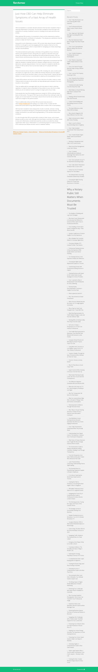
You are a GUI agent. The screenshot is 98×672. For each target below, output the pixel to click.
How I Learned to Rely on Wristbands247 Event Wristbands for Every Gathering (75, 281)
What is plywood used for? (75, 293)
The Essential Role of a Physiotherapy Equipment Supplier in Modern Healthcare (75, 470)
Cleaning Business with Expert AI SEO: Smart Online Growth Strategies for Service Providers (75, 275)
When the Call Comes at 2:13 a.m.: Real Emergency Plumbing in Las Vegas (75, 388)
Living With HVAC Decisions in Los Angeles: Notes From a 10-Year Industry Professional (75, 348)
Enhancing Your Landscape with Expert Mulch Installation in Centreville (75, 590)
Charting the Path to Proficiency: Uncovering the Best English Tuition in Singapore (75, 483)
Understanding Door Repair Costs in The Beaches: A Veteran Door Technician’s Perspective (75, 435)
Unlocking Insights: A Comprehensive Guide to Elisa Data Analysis (74, 645)
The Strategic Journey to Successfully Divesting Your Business (74, 510)
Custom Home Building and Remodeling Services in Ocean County (75, 103)
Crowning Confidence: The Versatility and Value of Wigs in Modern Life (74, 548)
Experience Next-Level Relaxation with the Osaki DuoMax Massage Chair (76, 605)
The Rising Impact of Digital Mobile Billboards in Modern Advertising (74, 583)
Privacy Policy (79, 3)
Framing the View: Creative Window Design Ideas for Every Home (75, 660)
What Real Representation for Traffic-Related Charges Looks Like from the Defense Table (76, 314)
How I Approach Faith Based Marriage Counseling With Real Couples (75, 34)
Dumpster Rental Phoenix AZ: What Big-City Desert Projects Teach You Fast (75, 341)
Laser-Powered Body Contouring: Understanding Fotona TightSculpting (76, 463)
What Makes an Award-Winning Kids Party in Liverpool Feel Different (76, 91)
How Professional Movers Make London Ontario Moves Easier (74, 28)
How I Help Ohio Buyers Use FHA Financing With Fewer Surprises (75, 21)
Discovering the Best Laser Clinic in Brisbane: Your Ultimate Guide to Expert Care (75, 577)
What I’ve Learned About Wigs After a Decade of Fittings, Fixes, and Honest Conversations (75, 399)
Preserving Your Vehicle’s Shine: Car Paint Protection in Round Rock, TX (76, 625)
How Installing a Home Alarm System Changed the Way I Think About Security (75, 228)
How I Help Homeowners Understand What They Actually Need (75, 428)
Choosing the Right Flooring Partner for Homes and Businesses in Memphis (75, 181)
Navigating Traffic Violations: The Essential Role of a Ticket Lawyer (75, 537)
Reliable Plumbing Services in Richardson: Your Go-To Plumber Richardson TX (75, 517)
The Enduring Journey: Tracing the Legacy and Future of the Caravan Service (75, 503)
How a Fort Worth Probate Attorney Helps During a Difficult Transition (75, 68)
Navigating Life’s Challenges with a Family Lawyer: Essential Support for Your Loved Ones (75, 618)
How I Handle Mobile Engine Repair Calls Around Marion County (75, 136)
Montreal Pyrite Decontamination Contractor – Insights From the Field (75, 288)
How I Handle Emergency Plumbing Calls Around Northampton (74, 55)
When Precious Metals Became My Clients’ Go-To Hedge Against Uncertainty (76, 303)
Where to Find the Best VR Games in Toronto (51, 132)
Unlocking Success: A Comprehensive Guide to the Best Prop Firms (75, 570)
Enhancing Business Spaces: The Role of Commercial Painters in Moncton (76, 612)
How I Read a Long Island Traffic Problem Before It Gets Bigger (74, 61)
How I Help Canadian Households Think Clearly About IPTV (75, 129)
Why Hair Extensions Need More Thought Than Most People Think (75, 41)
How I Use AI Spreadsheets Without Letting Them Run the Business (75, 48)
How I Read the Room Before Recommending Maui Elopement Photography (75, 80)
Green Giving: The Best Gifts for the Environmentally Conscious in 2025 (76, 530)
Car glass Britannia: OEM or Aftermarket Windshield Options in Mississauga (75, 523)
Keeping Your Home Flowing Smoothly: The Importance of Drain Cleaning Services (76, 632)
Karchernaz (19, 2)
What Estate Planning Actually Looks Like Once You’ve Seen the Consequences (75, 376)
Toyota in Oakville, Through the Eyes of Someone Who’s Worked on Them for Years (75, 355)
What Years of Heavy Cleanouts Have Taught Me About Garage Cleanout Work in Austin (76, 441)
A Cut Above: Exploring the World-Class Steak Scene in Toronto (74, 476)
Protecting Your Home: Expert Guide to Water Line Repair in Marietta (75, 638)
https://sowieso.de (24, 103)
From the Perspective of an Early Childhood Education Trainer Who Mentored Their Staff (75, 456)
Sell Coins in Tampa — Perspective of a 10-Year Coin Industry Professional (74, 326)
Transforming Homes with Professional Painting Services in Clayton (75, 268)
